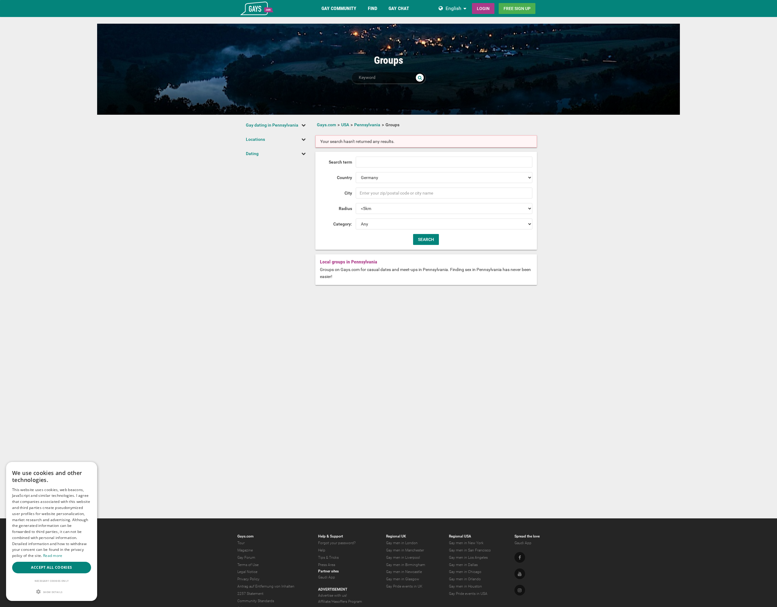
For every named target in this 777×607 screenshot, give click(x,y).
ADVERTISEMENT (332, 589)
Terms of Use (248, 565)
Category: (342, 224)
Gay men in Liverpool (403, 557)
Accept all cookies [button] (51, 567)
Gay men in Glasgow (402, 579)
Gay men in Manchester (405, 550)
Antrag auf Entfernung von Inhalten (265, 586)
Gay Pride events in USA (468, 594)
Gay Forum (246, 557)
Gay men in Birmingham (405, 565)
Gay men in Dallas (463, 565)
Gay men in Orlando (465, 579)
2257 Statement (250, 594)
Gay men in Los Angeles (468, 557)
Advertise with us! (332, 595)
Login (483, 8)
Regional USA (460, 536)
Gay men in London (402, 543)
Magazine (245, 550)
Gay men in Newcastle (404, 572)
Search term (340, 162)
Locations (255, 139)
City (348, 193)
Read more (53, 555)
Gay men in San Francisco (470, 550)
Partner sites (328, 571)
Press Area (326, 565)
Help (321, 550)
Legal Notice (247, 572)
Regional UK (396, 536)
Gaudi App (326, 577)
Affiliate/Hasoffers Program (340, 601)
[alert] (51, 531)
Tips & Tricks (328, 557)
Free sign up (517, 8)
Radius (345, 208)
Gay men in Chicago (465, 572)
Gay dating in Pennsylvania (272, 125)
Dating (252, 153)
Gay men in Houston (465, 586)
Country (344, 177)
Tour (241, 543)
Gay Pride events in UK (404, 586)
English (453, 8)
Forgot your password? (336, 543)
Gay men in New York (466, 543)
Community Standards (255, 601)
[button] (51, 591)
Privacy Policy (248, 579)
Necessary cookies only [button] (52, 580)
